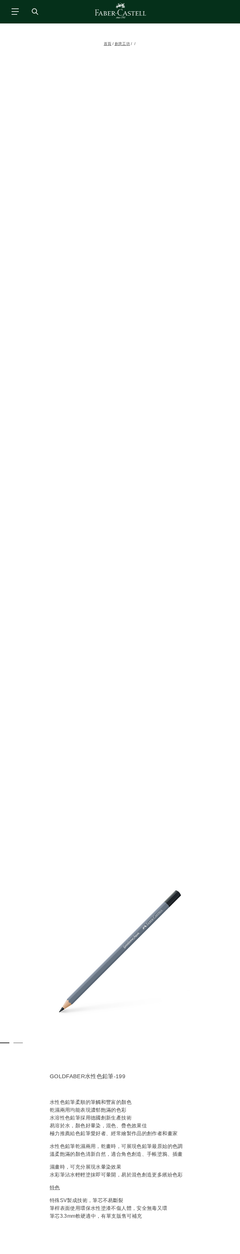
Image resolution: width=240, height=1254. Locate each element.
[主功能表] (14, 11)
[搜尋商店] (35, 11)
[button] (120, 951)
